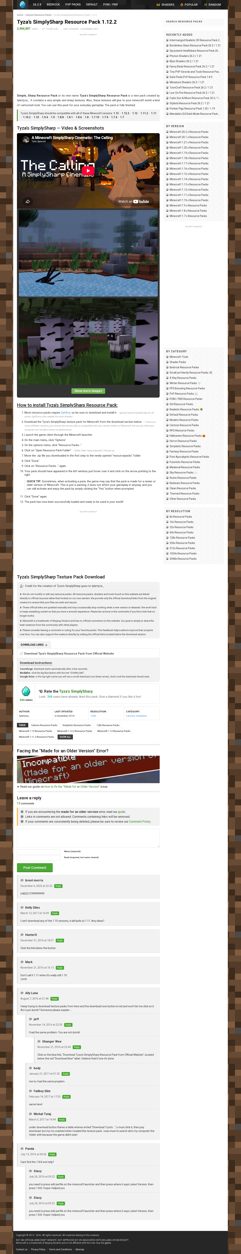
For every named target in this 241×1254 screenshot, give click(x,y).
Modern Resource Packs (184, 419)
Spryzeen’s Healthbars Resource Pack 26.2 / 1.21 (195, 50)
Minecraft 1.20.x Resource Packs (189, 147)
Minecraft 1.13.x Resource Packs (189, 184)
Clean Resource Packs (183, 488)
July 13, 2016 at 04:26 (33, 1154)
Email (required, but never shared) (81, 857)
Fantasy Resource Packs (184, 451)
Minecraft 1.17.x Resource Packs (189, 163)
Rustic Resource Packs (183, 477)
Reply (58, 886)
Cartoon (130, 715)
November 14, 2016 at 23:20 (45, 1024)
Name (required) (72, 851)
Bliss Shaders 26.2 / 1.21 (184, 61)
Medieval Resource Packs (185, 467)
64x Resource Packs (182, 532)
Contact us (21, 1249)
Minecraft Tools (179, 356)
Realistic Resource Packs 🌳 (186, 409)
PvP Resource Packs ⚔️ (184, 393)
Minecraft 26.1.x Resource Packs (189, 137)
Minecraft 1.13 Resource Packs (35, 731)
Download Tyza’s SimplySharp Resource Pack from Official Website (69, 653)
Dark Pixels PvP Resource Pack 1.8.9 (191, 77)
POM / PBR (110, 4)
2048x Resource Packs (183, 558)
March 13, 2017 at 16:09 (35, 913)
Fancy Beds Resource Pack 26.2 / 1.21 (192, 66)
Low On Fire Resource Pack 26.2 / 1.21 (192, 92)
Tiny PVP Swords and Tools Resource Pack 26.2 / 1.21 (195, 71)
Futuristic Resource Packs (185, 462)
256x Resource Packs (182, 542)
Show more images (88, 391)
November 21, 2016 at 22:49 (54, 1047)
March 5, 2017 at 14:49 (42, 1119)
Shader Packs (178, 362)
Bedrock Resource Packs (184, 367)
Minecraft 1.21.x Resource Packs (189, 142)
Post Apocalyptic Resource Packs (189, 456)
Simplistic (141, 715)
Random (214, 4)
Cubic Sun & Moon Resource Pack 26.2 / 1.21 (195, 98)
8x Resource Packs (181, 516)
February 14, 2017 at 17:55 (44, 1096)
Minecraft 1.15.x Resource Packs (189, 173)
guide (121, 812)
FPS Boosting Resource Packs (187, 388)
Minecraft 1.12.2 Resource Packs (74, 731)
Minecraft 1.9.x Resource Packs (188, 205)
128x (93, 715)
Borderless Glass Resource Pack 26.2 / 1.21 (195, 45)
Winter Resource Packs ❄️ (185, 383)
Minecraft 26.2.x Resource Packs (189, 131)
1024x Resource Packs (183, 553)
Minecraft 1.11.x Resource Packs (189, 194)
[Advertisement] (88, 63)
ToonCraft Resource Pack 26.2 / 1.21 (191, 87)
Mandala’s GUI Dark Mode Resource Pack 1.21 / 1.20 (195, 113)
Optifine (65, 412)
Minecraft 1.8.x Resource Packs (188, 210)
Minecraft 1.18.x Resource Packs (189, 158)
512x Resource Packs (182, 548)
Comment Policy (139, 821)
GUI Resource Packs (181, 404)
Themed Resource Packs (184, 493)
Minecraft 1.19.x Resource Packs (189, 152)
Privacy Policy (38, 1249)
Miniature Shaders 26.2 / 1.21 (187, 82)
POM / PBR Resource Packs (186, 398)
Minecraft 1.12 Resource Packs (113, 731)
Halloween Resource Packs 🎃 (187, 435)
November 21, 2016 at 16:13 (37, 967)
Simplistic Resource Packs (77, 725)
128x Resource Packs (108, 725)
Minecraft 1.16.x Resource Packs (189, 168)
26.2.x (37, 4)
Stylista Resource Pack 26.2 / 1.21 (190, 103)
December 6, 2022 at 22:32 (36, 885)
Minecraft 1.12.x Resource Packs (189, 189)
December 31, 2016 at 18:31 (37, 940)
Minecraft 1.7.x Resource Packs (188, 215)
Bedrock (53, 4)
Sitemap (80, 1249)
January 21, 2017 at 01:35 (44, 1073)
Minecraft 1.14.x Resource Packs (189, 179)
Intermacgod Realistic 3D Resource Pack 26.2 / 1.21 (195, 40)
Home (20, 15)
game (108, 1243)
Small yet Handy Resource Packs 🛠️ (191, 372)
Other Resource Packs (183, 498)
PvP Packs (73, 4)
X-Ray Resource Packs (183, 377)
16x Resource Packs (182, 521)
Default (92, 4)
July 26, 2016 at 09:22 (42, 1176)
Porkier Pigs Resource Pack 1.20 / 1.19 (192, 108)
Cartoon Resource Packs (38, 15)
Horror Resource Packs (183, 440)
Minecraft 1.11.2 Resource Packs (36, 737)
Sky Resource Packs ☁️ (183, 472)
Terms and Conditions (60, 1249)
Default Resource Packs (184, 414)
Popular (191, 4)
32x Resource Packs (182, 527)
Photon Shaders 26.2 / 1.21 (186, 55)
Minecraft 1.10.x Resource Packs (189, 200)
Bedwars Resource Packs (185, 483)
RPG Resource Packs (182, 430)
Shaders (167, 4)
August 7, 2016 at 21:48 (35, 998)
